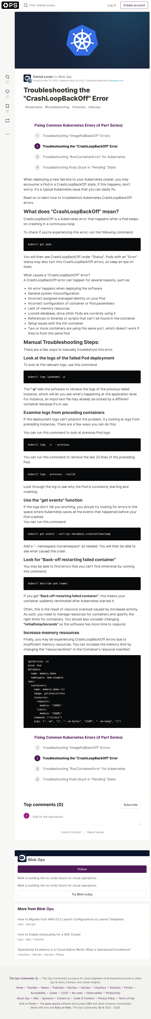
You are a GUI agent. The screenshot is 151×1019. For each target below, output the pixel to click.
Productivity (113, 992)
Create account (134, 5)
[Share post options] (7, 134)
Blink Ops (65, 77)
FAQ (35, 998)
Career (53, 992)
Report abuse (95, 832)
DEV (89, 1003)
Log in (111, 5)
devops (94, 107)
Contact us (63, 998)
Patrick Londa (43, 77)
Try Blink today (82, 894)
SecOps (85, 987)
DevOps (72, 987)
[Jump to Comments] (7, 93)
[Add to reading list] (7, 108)
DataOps (115, 987)
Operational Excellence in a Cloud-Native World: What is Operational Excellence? (74, 952)
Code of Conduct (71, 832)
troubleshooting (57, 107)
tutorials (78, 107)
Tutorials (32, 987)
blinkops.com (116, 80)
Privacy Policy (106, 998)
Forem (32, 1003)
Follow (82, 869)
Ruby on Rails (63, 1007)
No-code (77, 992)
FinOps (128, 987)
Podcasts (58, 987)
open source (52, 1003)
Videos (45, 987)
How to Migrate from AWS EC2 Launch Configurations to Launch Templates (70, 921)
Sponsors (47, 998)
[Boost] (7, 121)
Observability (94, 992)
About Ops (23, 998)
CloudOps (100, 987)
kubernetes (33, 107)
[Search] (25, 5)
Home (19, 987)
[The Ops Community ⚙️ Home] (10, 5)
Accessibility (38, 992)
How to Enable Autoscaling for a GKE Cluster (49, 937)
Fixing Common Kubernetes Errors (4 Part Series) (78, 125)
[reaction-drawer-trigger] (7, 79)
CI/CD (64, 992)
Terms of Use (126, 998)
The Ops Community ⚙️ (23, 978)
